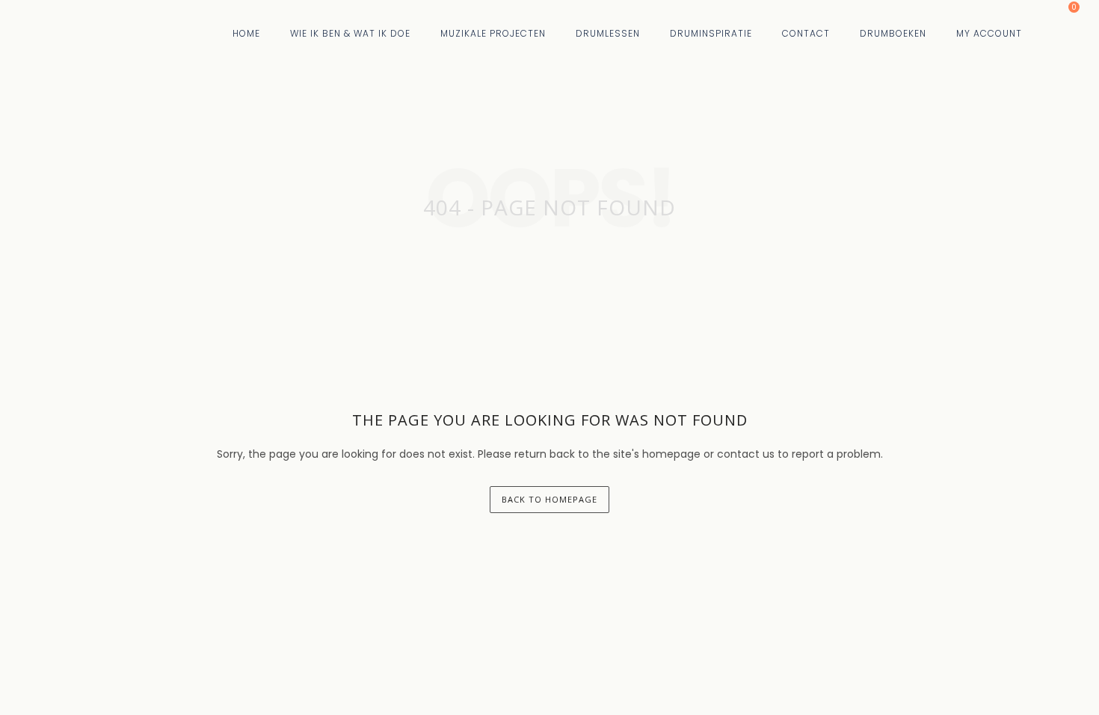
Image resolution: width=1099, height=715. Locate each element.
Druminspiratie (711, 33)
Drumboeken (893, 33)
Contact (806, 33)
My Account (989, 33)
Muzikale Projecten (493, 33)
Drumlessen (608, 33)
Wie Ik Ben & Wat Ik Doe (350, 33)
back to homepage (549, 499)
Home (246, 33)
